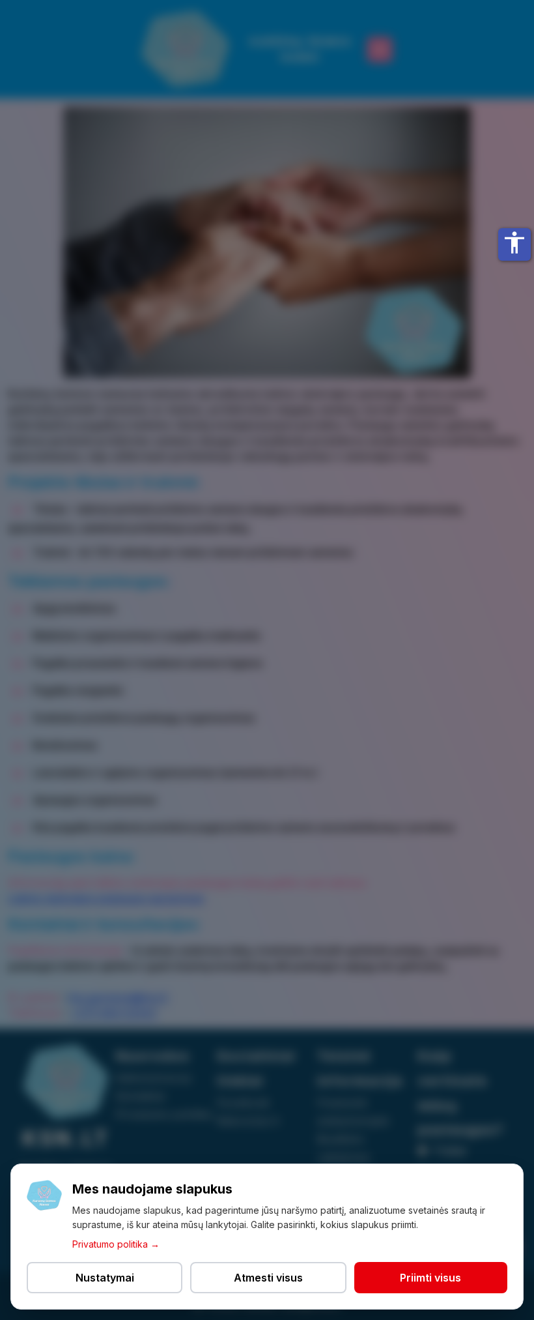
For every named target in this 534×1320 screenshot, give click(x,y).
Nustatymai (105, 1277)
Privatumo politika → (116, 1244)
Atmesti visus (268, 1277)
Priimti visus (430, 1277)
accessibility (514, 242)
